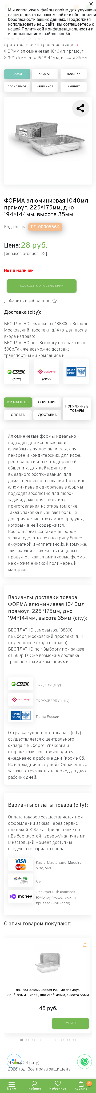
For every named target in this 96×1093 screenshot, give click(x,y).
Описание (47, 402)
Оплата (18, 415)
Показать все (18, 402)
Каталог (45, 74)
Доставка (47, 415)
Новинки (73, 74)
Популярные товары (76, 409)
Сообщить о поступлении (41, 286)
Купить (70, 1023)
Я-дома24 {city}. (24, 1063)
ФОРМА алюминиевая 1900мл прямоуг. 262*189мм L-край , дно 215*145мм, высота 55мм (48, 993)
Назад (17, 74)
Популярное (17, 86)
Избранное (45, 86)
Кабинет (73, 86)
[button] (30, 301)
